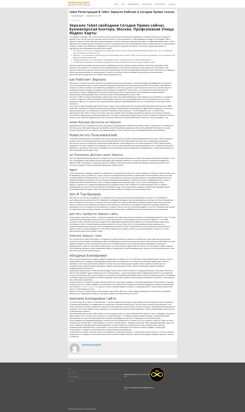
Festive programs (133, 4)
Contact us (172, 4)
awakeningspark (77, 16)
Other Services (160, 4)
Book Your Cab (147, 4)
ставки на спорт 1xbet (90, 287)
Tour (123, 4)
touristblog (93, 409)
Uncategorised (75, 20)
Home (116, 4)
